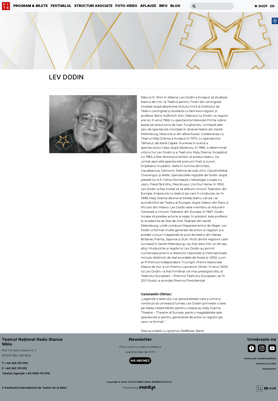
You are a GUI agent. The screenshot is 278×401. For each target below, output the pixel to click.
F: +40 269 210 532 (14, 368)
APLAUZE (148, 6)
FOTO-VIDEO (126, 6)
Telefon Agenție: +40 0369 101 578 (26, 373)
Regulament (269, 369)
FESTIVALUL (61, 6)
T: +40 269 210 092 (15, 363)
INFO (163, 6)
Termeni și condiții (266, 363)
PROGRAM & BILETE (30, 6)
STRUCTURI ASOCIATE (93, 6)
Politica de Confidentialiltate (260, 358)
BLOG (175, 6)
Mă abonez (140, 360)
